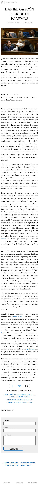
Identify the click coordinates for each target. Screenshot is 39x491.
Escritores (29, 22)
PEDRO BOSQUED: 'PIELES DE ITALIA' (19, 400)
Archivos (19, 483)
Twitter (19, 386)
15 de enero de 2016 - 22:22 (15, 22)
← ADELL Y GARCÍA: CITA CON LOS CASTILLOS (10, 464)
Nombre (6, 420)
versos (3, 239)
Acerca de (6, 483)
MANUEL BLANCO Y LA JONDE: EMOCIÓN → (28, 464)
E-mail (10, 427)
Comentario (7, 435)
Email (27, 386)
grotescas (30, 349)
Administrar (32, 483)
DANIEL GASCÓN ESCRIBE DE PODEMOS (19, 14)
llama (3, 333)
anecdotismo (18, 317)
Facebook (12, 386)
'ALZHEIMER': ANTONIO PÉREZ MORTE (19, 403)
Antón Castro (11, 2)
